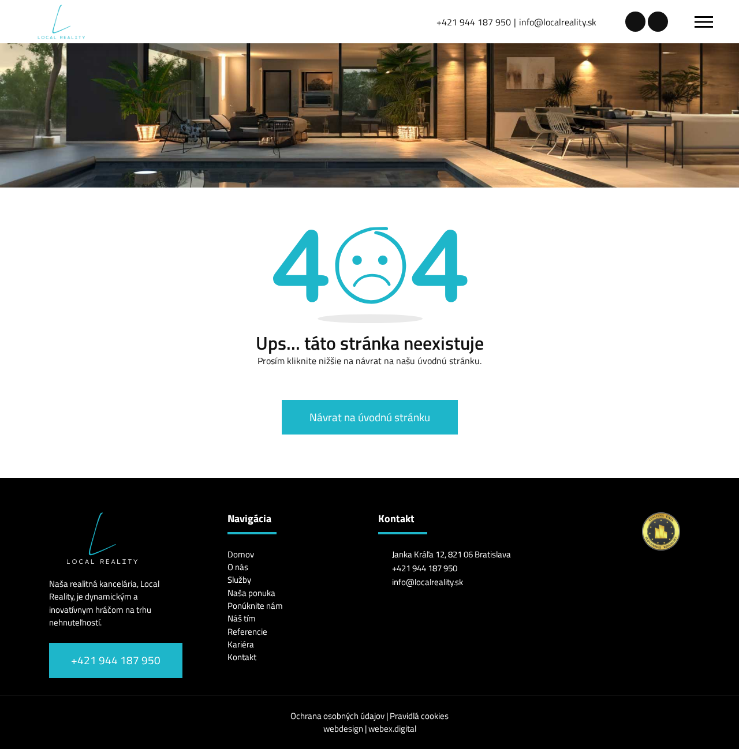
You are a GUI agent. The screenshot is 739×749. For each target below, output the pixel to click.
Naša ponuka (251, 593)
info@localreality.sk (557, 22)
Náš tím (241, 618)
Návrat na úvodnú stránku (369, 417)
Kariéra (240, 644)
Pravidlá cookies (419, 715)
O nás (237, 567)
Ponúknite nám (255, 605)
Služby (239, 579)
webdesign (343, 728)
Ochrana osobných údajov (338, 715)
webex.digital (392, 728)
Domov (240, 554)
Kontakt (241, 657)
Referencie (247, 631)
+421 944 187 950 (473, 22)
